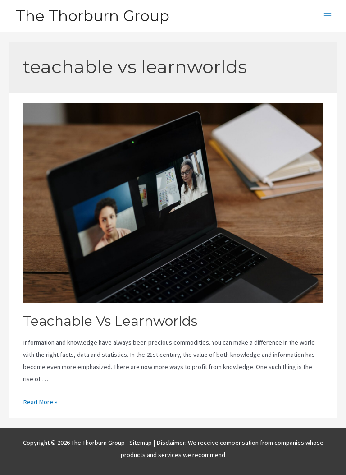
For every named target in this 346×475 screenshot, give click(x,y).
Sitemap (141, 442)
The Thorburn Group (92, 16)
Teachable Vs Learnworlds (110, 321)
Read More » (40, 402)
